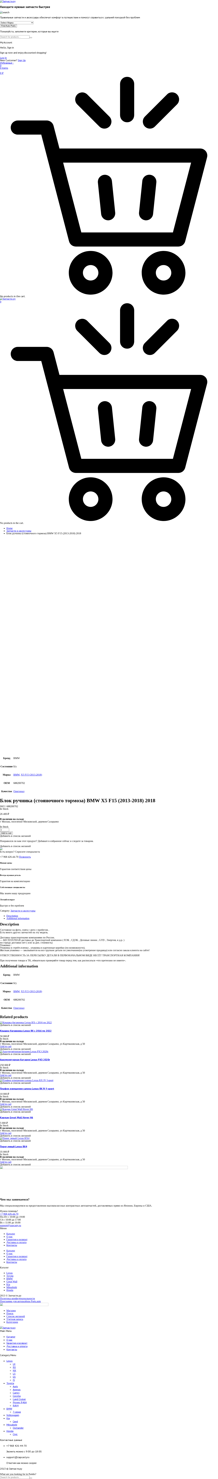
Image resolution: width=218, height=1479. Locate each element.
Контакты (11, 1245)
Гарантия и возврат (16, 1239)
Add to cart (6, 833)
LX (14, 1364)
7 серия (17, 1411)
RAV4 (16, 1405)
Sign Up (22, 60)
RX (14, 1367)
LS (14, 1373)
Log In (3, 57)
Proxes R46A (20, 1402)
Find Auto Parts (8, 26)
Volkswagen (12, 1415)
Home (9, 528)
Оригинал (18, 791)
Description (12, 915)
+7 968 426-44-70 (9, 1214)
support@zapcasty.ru (10, 1225)
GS (14, 1376)
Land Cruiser (19, 1399)
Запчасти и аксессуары (18, 530)
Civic (15, 1434)
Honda (9, 1431)
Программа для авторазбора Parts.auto (20, 1301)
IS (14, 1380)
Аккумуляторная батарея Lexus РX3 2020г (25, 1059)
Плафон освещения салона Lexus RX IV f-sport (27, 1088)
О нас (9, 1236)
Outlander (18, 1427)
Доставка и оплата (16, 1242)
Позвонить (25, 856)
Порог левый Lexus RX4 (13, 1146)
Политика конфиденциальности (17, 1298)
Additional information (17, 918)
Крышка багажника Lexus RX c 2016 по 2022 (26, 1030)
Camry (16, 1392)
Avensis (17, 1389)
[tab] (112, 916)
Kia (8, 1418)
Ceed (15, 1421)
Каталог (10, 1233)
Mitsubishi (11, 1424)
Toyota (10, 1383)
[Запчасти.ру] (8, 298)
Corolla (17, 1396)
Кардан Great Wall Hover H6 (16, 1117)
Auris (15, 1386)
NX (14, 1370)
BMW (16, 774)
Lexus (9, 1360)
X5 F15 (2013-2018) (31, 774)
